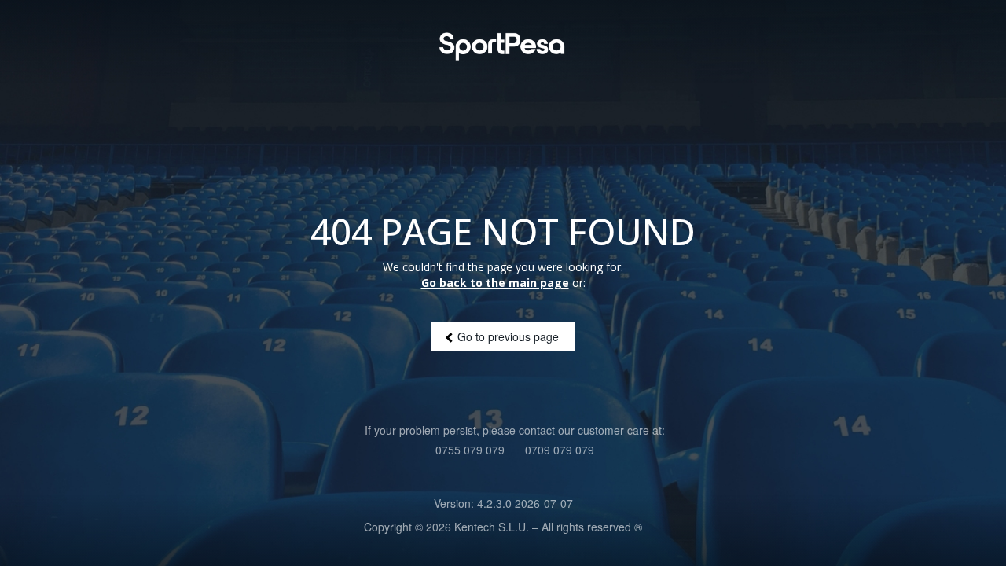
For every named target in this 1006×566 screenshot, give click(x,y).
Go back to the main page (495, 282)
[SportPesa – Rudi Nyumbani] (503, 46)
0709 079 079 (559, 450)
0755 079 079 (470, 450)
